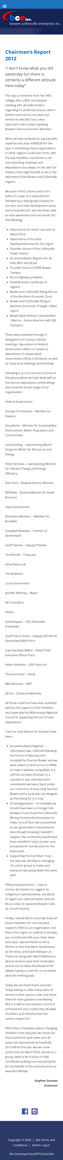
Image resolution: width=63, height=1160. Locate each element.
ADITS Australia (44, 1154)
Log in (46, 1145)
